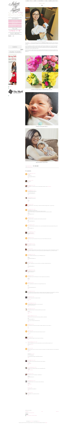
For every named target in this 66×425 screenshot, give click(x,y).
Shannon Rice (29, 308)
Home (42, 411)
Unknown (29, 217)
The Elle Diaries (30, 209)
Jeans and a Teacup (30, 367)
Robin (28, 348)
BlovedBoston (49, 186)
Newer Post (27, 411)
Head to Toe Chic (30, 197)
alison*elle (29, 296)
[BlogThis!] (35, 165)
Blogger (46, 422)
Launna (29, 204)
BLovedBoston (29, 185)
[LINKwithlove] (10, 86)
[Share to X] (36, 165)
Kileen (28, 330)
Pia (28, 387)
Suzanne (29, 275)
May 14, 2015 (31, 373)
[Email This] (34, 165)
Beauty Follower (30, 173)
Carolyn (29, 373)
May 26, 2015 (31, 392)
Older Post (57, 411)
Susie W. (29, 282)
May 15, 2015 (33, 380)
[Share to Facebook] (37, 165)
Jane (28, 392)
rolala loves (32, 344)
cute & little (29, 333)
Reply (28, 182)
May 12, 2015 (31, 248)
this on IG (30, 42)
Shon (28, 248)
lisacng (29, 180)
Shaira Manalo (29, 254)
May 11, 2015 (33, 173)
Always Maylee (29, 363)
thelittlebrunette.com (32, 233)
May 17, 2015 (30, 387)
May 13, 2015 (31, 348)
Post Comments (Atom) (31, 412)
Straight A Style (30, 380)
